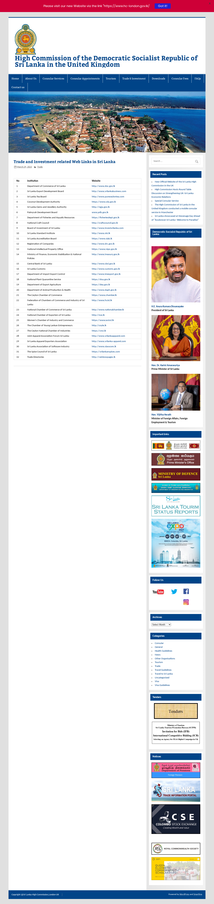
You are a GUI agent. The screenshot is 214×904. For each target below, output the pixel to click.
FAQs (198, 78)
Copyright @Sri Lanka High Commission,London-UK (35, 895)
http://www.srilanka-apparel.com (109, 341)
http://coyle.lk (99, 325)
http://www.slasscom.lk (104, 346)
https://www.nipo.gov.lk (104, 249)
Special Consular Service (167, 201)
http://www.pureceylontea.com (108, 197)
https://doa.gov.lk (101, 279)
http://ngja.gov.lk (101, 207)
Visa (157, 681)
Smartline (198, 894)
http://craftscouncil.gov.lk (105, 223)
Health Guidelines (163, 651)
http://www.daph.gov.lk (104, 290)
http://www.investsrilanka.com (108, 228)
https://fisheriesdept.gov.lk (105, 217)
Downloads (158, 78)
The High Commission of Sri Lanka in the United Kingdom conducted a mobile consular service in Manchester (174, 209)
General (159, 647)
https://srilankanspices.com (106, 352)
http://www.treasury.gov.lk (106, 254)
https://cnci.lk (99, 331)
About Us (30, 78)
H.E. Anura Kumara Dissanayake (167, 306)
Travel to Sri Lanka (164, 674)
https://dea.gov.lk (101, 284)
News (157, 655)
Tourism (111, 78)
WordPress (184, 894)
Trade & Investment (134, 78)
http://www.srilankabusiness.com (109, 191)
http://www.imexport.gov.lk (106, 274)
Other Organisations (165, 658)
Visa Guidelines (162, 685)
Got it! (162, 6)
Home (15, 78)
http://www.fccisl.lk (102, 300)
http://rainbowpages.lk (103, 357)
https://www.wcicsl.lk (103, 320)
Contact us (18, 87)
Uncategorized (162, 678)
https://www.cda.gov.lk (104, 202)
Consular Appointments (85, 78)
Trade (40, 167)
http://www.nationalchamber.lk (108, 310)
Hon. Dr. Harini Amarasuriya (165, 365)
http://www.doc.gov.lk (103, 186)
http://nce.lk (98, 315)
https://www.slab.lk (102, 238)
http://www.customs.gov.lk (106, 269)
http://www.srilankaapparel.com (108, 336)
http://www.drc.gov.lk (103, 244)
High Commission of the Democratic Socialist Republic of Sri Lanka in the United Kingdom (106, 61)
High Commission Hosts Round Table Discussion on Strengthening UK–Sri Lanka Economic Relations (172, 193)
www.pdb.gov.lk (100, 212)
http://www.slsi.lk (101, 233)
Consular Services (53, 78)
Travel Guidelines (163, 670)
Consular (159, 643)
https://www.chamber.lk (104, 295)
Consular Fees (180, 78)
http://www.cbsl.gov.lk (103, 264)
